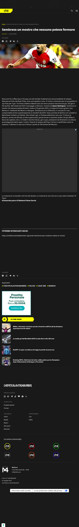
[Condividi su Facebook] (3, 41)
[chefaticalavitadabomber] (15, 446)
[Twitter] (26, 396)
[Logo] (6, 10)
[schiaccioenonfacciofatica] (39, 455)
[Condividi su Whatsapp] (7, 41)
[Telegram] (12, 396)
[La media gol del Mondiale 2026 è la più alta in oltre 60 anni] (6, 339)
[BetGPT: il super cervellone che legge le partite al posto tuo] (6, 350)
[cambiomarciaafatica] (15, 455)
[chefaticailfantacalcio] (64, 446)
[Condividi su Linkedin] (14, 41)
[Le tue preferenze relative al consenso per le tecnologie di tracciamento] (3, 525)
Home (3, 24)
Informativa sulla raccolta (21, 491)
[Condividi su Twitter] (17, 41)
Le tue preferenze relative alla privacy (48, 491)
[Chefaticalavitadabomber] (40, 386)
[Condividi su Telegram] (10, 41)
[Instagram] (5, 396)
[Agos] (39, 303)
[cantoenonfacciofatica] (39, 446)
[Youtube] (19, 396)
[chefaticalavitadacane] (64, 455)
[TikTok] (15, 396)
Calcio (8, 24)
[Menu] (76, 11)
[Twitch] (8, 396)
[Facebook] (22, 396)
